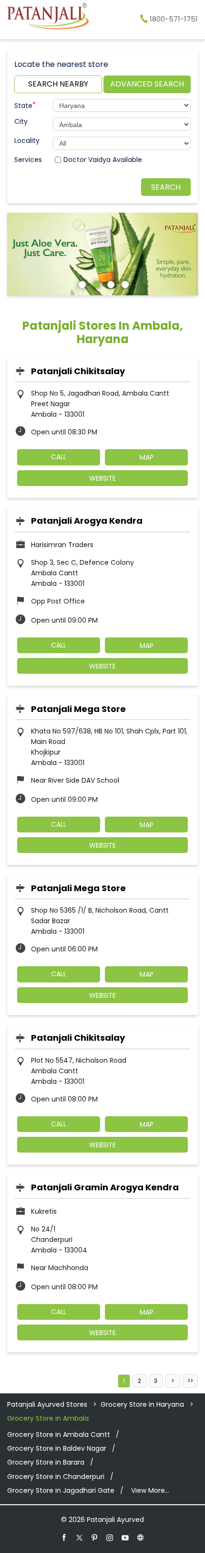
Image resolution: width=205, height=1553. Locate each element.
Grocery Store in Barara (45, 1462)
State (25, 104)
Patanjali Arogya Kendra (87, 521)
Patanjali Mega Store (78, 709)
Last (190, 1381)
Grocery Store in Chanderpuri (55, 1476)
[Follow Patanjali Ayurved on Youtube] (125, 1537)
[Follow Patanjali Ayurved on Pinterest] (95, 1537)
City (21, 121)
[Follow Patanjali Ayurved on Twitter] (79, 1537)
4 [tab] (124, 283)
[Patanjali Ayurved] (48, 17)
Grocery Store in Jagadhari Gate (60, 1490)
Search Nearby (58, 83)
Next (172, 1381)
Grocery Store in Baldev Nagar (56, 1448)
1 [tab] (81, 283)
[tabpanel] (102, 254)
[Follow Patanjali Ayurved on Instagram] (110, 1537)
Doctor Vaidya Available (102, 159)
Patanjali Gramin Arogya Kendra (105, 1187)
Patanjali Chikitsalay (78, 371)
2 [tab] (95, 283)
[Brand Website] (140, 1537)
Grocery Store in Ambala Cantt (58, 1434)
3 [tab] (109, 283)
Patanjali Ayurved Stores (48, 1404)
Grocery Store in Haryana (142, 1404)
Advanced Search (147, 83)
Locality (27, 140)
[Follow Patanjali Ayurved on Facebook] (64, 1537)
